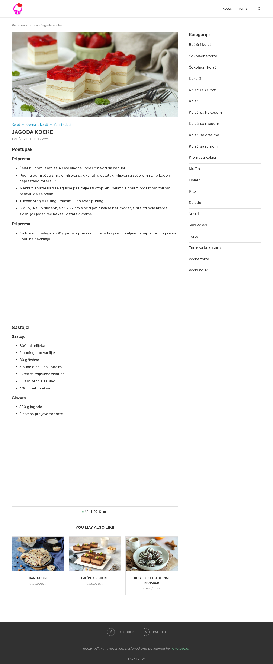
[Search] (259, 8)
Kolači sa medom (204, 124)
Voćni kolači (199, 270)
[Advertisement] (95, 288)
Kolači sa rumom (203, 146)
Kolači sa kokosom (205, 112)
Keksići (195, 79)
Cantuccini (38, 578)
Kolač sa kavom (202, 90)
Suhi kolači (198, 225)
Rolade (195, 203)
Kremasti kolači (202, 157)
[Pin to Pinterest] (100, 512)
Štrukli (194, 214)
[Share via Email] (104, 512)
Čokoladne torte (203, 56)
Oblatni (195, 180)
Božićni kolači (200, 45)
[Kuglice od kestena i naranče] (152, 554)
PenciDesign (180, 649)
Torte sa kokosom (205, 248)
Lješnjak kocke (94, 578)
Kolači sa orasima (204, 135)
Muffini (195, 169)
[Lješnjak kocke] (95, 554)
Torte (243, 8)
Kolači (227, 8)
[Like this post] (86, 512)
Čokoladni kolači (203, 67)
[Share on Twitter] (95, 512)
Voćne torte (199, 259)
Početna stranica (25, 25)
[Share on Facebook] (91, 512)
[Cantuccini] (38, 554)
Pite (192, 191)
